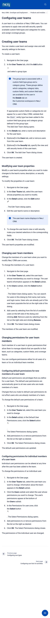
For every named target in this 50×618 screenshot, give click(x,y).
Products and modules (37, 12)
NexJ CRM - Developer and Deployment (15, 12)
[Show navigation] (45, 613)
